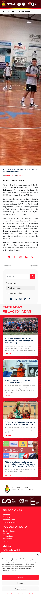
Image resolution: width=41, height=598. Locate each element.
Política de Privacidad (22, 594)
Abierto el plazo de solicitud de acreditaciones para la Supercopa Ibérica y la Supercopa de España (20, 464)
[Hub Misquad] (32, 4)
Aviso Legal (32, 594)
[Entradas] (19, 4)
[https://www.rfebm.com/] (3, 4)
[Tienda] (23, 4)
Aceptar (20, 577)
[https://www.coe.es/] (34, 501)
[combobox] (17, 276)
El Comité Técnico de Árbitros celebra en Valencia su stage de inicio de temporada (19, 340)
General (25, 11)
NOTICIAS (8, 11)
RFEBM (11, 4)
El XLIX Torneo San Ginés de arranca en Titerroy (17, 381)
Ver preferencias (20, 589)
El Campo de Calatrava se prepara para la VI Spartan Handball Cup (20, 423)
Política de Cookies (11, 594)
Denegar (20, 583)
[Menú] (39, 4)
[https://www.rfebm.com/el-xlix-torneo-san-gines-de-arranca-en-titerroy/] (20, 368)
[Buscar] (32, 276)
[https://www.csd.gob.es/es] (9, 500)
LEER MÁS (8, 354)
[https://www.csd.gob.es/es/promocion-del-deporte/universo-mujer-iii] (23, 501)
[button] (38, 555)
